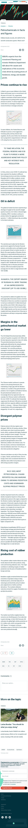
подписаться (7, 788)
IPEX (3, 666)
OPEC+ (21, 661)
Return (4, 20)
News (2, 794)
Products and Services (6, 796)
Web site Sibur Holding (6, 810)
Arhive (2, 806)
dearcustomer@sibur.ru (6, 813)
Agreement (3, 804)
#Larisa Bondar (10, 749)
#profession (19, 749)
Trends (3, 706)
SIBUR (3, 661)
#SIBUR (3, 749)
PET (14, 666)
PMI (10, 661)
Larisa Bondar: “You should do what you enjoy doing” (12, 725)
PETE (20, 666)
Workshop (3, 799)
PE (8, 666)
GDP (15, 661)
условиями (13, 784)
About (2, 808)
